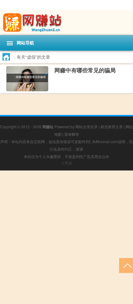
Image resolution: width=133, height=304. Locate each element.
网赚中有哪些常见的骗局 (85, 70)
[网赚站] (66, 22)
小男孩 (66, 163)
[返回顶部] (126, 265)
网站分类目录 (86, 126)
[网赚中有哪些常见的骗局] (27, 79)
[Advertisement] (66, 237)
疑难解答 (71, 134)
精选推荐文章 (112, 126)
